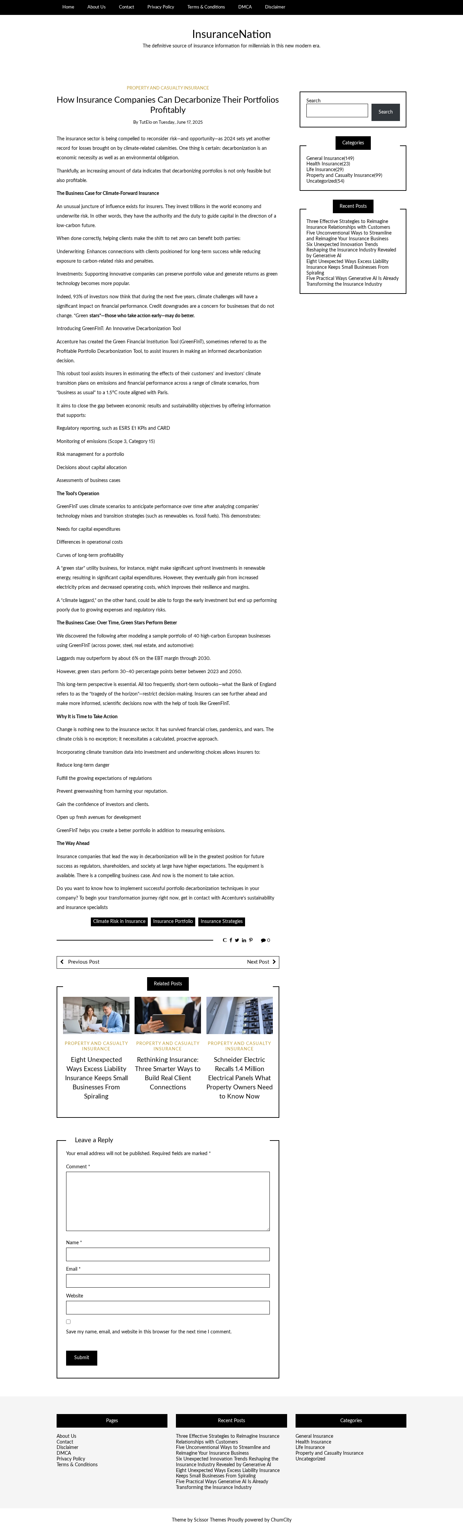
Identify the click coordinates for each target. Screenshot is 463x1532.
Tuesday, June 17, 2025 (181, 122)
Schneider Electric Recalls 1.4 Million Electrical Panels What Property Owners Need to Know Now (239, 1078)
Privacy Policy (160, 7)
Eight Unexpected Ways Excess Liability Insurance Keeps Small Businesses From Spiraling (96, 1078)
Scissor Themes (210, 1520)
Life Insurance (325, 169)
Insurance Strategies (222, 921)
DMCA (245, 7)
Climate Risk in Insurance (119, 921)
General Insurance (330, 158)
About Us (96, 7)
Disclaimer (275, 7)
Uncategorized (325, 181)
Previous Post (83, 962)
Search (313, 101)
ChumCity (281, 1520)
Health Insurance (328, 164)
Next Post (258, 962)
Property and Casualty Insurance (168, 88)
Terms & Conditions (206, 7)
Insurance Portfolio (173, 921)
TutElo (145, 122)
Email (73, 1269)
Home (68, 7)
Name (74, 1243)
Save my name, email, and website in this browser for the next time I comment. (149, 1332)
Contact (126, 7)
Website (74, 1296)
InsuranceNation (231, 34)
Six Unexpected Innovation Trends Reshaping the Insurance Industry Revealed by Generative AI (351, 250)
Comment (78, 1167)
